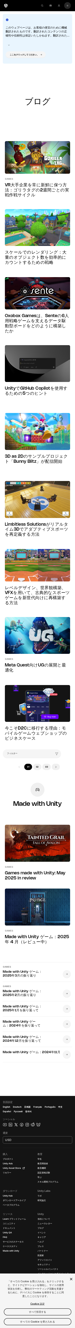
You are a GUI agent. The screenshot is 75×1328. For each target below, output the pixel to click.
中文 (60, 1107)
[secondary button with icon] (67, 5)
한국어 (28, 1111)
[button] (26, 54)
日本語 (27, 1107)
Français (37, 1107)
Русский (18, 1111)
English (6, 1107)
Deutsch (17, 1107)
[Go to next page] (56, 767)
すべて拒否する (37, 1311)
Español (7, 1111)
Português (50, 1107)
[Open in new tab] (23, 1168)
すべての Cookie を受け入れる (37, 1321)
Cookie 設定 (37, 1303)
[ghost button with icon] (9, 45)
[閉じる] (71, 1279)
